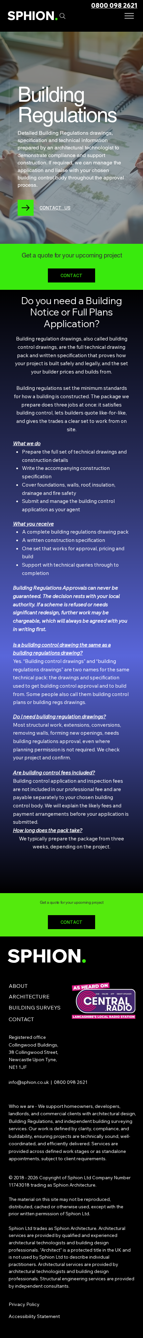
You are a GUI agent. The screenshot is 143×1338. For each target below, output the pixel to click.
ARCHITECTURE (29, 996)
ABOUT (18, 985)
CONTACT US (55, 207)
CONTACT (21, 1019)
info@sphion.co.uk (29, 1082)
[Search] (63, 16)
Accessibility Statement (34, 1316)
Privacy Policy (24, 1304)
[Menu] (129, 16)
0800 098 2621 (114, 5)
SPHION (32, 15)
